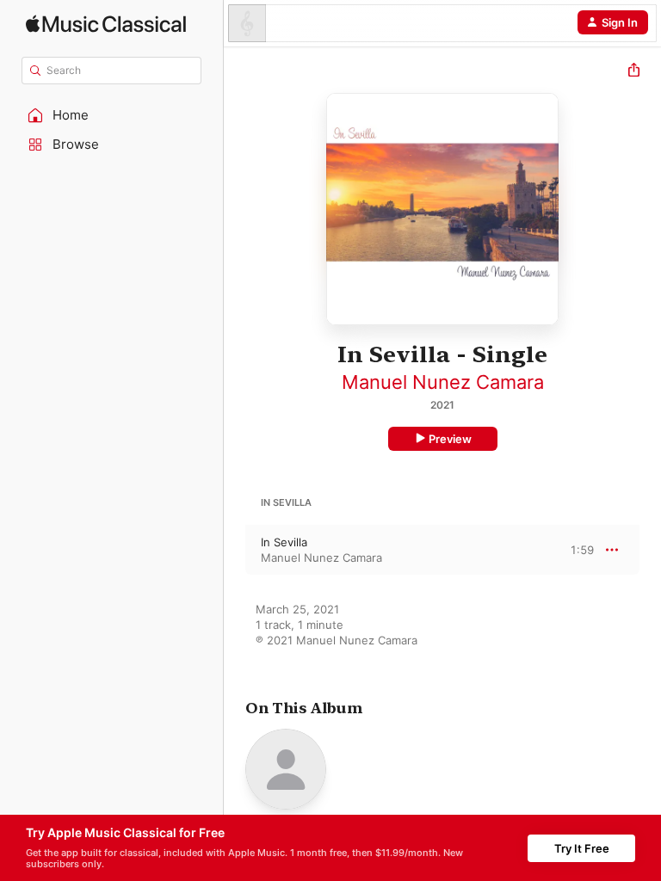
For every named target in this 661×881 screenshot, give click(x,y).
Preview (450, 439)
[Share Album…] (633, 72)
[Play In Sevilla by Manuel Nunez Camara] (235, 550)
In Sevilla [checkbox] (284, 542)
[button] (111, 115)
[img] (106, 23)
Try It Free (581, 848)
